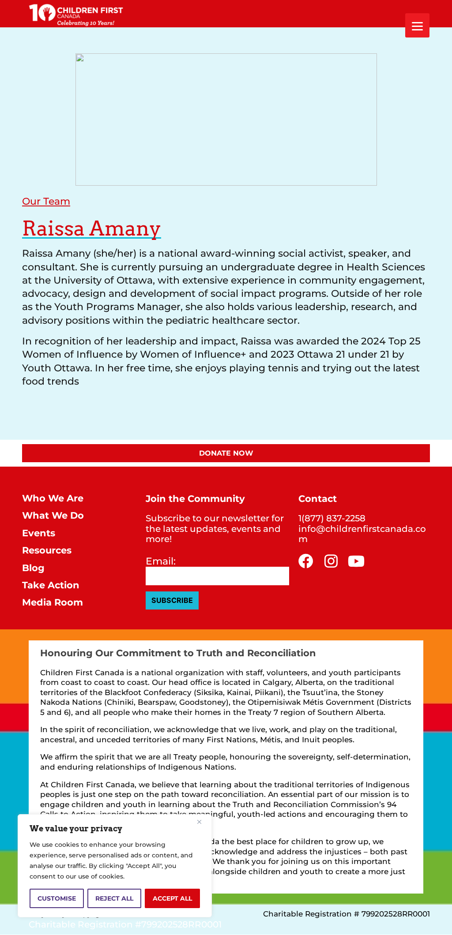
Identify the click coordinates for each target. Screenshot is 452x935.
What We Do (53, 515)
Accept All (172, 898)
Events (38, 533)
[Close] (202, 821)
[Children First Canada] (76, 13)
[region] (115, 865)
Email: (161, 561)
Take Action (50, 585)
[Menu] (417, 25)
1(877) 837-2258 (331, 518)
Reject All (114, 898)
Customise (57, 898)
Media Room (52, 602)
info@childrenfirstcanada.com (362, 534)
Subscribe (172, 600)
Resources (47, 550)
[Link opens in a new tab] (305, 561)
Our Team (46, 201)
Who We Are (52, 498)
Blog (33, 568)
